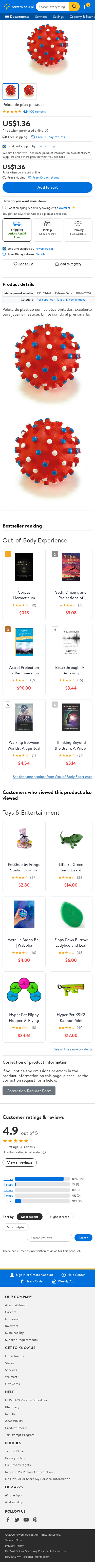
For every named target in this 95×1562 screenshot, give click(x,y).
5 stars (8, 1179)
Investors (11, 1325)
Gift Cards (12, 1383)
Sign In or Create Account (34, 1275)
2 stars (8, 1196)
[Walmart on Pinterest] (35, 1520)
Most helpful (16, 1227)
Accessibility (14, 1420)
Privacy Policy (15, 1458)
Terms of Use (14, 1451)
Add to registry (71, 264)
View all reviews (19, 1162)
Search (83, 1237)
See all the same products (73, 1049)
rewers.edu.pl (45, 146)
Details (40, 254)
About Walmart (16, 1305)
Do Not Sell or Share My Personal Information (37, 1478)
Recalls (10, 1414)
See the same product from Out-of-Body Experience (52, 776)
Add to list (25, 264)
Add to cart (47, 187)
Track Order (35, 1281)
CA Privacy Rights (18, 1464)
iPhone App (13, 1495)
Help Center (76, 1275)
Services (41, 16)
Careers (10, 1312)
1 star (9, 1201)
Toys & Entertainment (70, 299)
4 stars (8, 1184)
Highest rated (59, 1216)
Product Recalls (16, 1428)
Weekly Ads (66, 1281)
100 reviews (37, 111)
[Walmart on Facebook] (8, 1520)
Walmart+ (12, 1376)
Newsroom (13, 1319)
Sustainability (14, 1332)
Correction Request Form (29, 1091)
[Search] (74, 6)
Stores (9, 1363)
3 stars (8, 1190)
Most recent (29, 1216)
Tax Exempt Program (19, 1434)
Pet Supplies (45, 299)
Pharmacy (12, 1407)
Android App (14, 1502)
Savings (58, 16)
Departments (19, 16)
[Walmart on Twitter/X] (17, 1520)
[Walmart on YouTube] (26, 1520)
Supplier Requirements (21, 1339)
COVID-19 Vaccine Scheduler (26, 1400)
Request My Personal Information (29, 1472)
